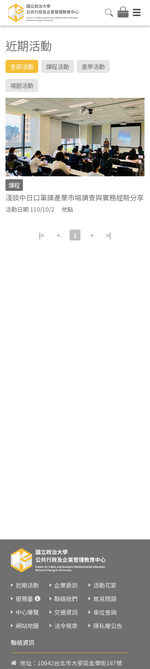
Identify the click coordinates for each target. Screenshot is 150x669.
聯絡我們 (66, 598)
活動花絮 (105, 585)
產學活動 (93, 66)
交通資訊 (66, 612)
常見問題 (105, 598)
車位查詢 (105, 612)
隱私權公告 (107, 625)
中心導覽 (27, 612)
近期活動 (27, 585)
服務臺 (24, 598)
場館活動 (21, 85)
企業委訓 (66, 585)
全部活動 (21, 66)
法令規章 (66, 625)
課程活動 (57, 66)
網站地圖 (27, 625)
